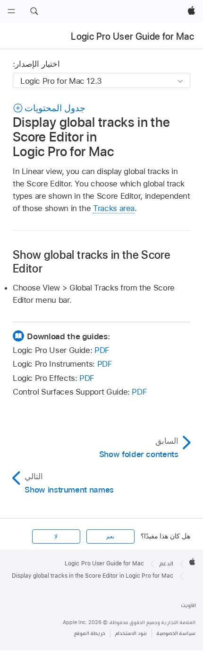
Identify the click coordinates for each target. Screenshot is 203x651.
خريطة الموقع (89, 633)
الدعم (166, 563)
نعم (110, 536)
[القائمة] (11, 11)
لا (56, 536)
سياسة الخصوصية (176, 633)
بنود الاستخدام (131, 633)
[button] (34, 11)
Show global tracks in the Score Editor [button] (91, 261)
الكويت (188, 605)
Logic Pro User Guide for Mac (132, 36)
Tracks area (114, 208)
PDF (102, 350)
